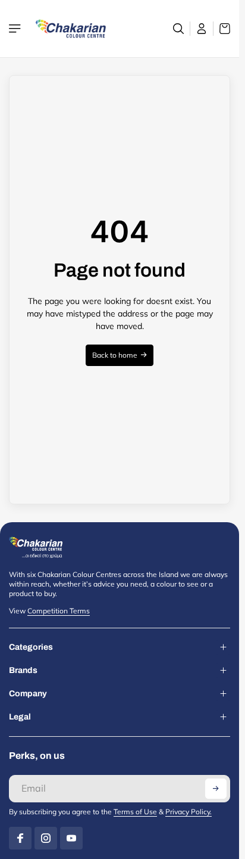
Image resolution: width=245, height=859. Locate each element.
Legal (20, 716)
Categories (31, 647)
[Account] (201, 28)
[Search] (178, 28)
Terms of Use (135, 811)
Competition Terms (58, 610)
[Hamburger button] (16, 28)
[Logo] (70, 28)
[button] (216, 789)
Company (28, 693)
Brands (23, 670)
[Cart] (221, 28)
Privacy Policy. (188, 811)
